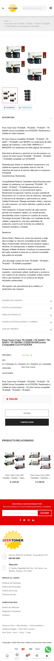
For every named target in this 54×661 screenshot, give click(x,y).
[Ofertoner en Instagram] (29, 520)
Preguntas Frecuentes (11, 611)
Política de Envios (9, 590)
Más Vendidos (22, 625)
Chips (21, 632)
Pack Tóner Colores (28, 367)
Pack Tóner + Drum (9, 632)
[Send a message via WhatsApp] (48, 649)
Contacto (6, 615)
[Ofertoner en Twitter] (24, 520)
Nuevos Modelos (36, 625)
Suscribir (44, 513)
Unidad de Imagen (9, 629)
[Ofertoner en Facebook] (20, 520)
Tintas (28, 632)
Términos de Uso (9, 594)
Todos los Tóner (8, 625)
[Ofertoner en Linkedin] (33, 520)
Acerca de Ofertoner (10, 607)
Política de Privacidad (11, 586)
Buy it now (27, 422)
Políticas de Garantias (11, 582)
